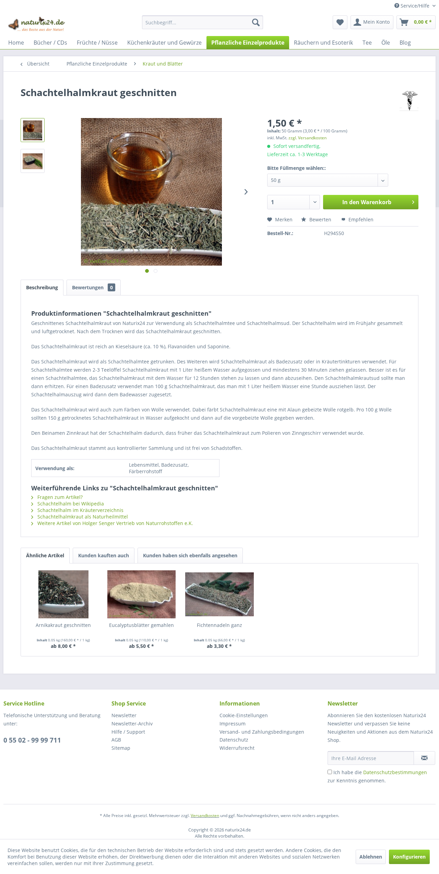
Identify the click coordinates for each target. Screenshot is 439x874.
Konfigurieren (409, 856)
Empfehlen (360, 219)
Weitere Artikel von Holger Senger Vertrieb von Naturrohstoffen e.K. (114, 523)
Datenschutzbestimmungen (395, 772)
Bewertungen (92, 287)
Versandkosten (205, 815)
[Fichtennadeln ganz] (219, 594)
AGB (116, 739)
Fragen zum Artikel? (59, 497)
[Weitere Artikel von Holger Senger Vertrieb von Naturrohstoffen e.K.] (409, 99)
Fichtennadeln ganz (219, 625)
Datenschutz (234, 739)
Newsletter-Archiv (132, 723)
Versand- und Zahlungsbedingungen (262, 732)
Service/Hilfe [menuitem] (415, 5)
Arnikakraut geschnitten (63, 625)
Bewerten (320, 219)
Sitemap (120, 748)
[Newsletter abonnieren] (424, 758)
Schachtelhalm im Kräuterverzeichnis (79, 510)
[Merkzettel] (340, 22)
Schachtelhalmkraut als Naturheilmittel (82, 516)
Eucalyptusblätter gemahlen (141, 625)
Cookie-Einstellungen (244, 715)
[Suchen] (256, 22)
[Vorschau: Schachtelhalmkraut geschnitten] (33, 130)
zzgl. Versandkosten (307, 138)
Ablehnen (370, 856)
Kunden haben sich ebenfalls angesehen (190, 555)
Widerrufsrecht (237, 748)
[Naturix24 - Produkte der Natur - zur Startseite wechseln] (37, 24)
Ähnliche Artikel (45, 555)
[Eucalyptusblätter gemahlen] (141, 594)
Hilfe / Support (128, 732)
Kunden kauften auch (103, 555)
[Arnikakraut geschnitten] (63, 594)
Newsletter (124, 715)
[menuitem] (202, 22)
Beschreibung (42, 287)
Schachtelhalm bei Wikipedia (70, 503)
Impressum (233, 723)
